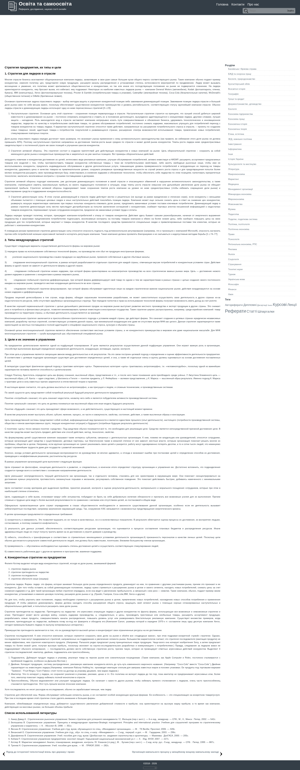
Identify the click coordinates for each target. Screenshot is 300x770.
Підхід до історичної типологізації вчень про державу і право (40, 752)
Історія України (235, 159)
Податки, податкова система (242, 219)
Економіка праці (236, 119)
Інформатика (235, 149)
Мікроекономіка (236, 199)
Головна (222, 4)
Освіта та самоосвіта (45, 4)
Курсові (280, 304)
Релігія (231, 254)
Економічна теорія (237, 129)
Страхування (234, 264)
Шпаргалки (266, 311)
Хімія (230, 294)
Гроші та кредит (236, 99)
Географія (233, 94)
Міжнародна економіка (239, 194)
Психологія (233, 239)
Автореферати (234, 305)
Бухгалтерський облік (239, 84)
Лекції (292, 305)
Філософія (233, 284)
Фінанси (232, 289)
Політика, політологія (239, 224)
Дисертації (262, 305)
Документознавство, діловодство (244, 104)
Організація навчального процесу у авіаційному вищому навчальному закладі (175, 752)
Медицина (233, 184)
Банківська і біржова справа (242, 69)
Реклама (232, 249)
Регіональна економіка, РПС (242, 244)
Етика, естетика (236, 134)
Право (231, 234)
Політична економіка (238, 229)
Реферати (235, 311)
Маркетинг (233, 179)
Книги (270, 305)
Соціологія (233, 259)
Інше (230, 154)
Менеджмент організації (240, 189)
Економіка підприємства (240, 114)
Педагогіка (233, 214)
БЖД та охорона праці (239, 74)
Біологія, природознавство (241, 79)
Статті (252, 311)
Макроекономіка (236, 174)
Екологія (232, 109)
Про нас (253, 4)
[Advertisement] (150, 38)
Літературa (233, 169)
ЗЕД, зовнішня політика (240, 139)
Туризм (231, 274)
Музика (231, 209)
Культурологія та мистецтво (242, 164)
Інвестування (235, 144)
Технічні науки (235, 269)
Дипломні (250, 304)
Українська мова (236, 279)
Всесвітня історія (236, 89)
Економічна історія (237, 124)
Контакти (237, 4)
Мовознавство (235, 204)
